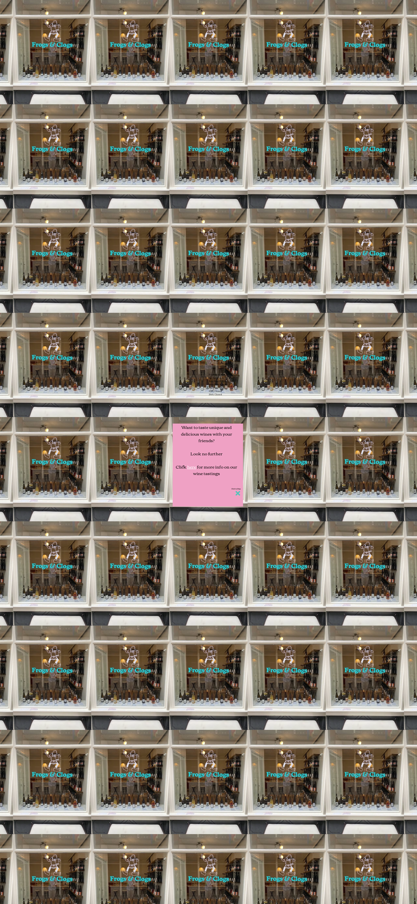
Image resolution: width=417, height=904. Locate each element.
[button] (237, 493)
